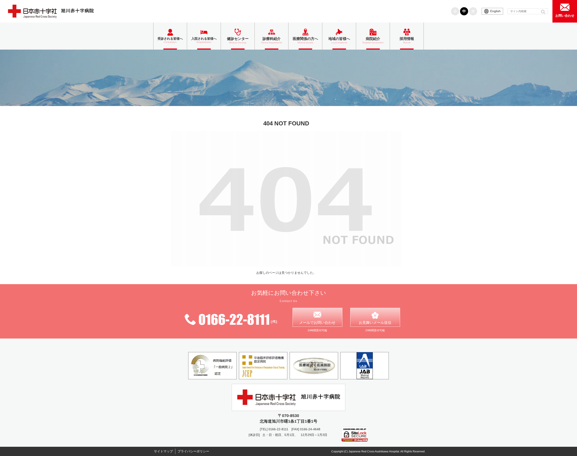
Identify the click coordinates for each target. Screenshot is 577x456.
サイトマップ (163, 451)
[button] (543, 11)
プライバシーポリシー (193, 451)
